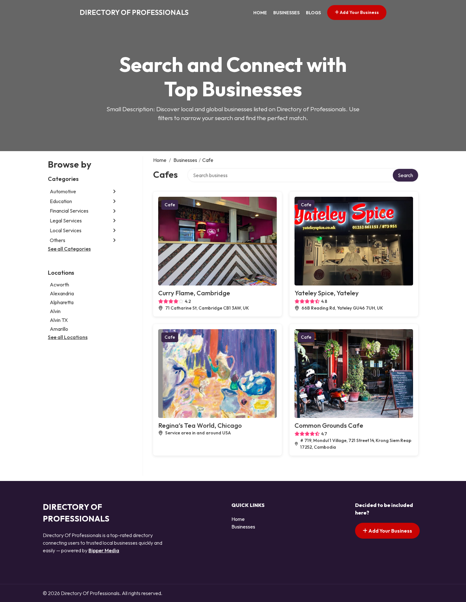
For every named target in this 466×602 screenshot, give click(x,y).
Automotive (63, 191)
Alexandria (62, 293)
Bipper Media (103, 550)
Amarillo (59, 329)
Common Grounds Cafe (328, 425)
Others (57, 240)
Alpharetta (62, 302)
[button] (114, 191)
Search (405, 175)
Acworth (59, 284)
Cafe (170, 205)
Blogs (313, 13)
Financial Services (69, 211)
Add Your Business (359, 12)
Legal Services (66, 220)
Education (61, 201)
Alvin (55, 311)
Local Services (65, 230)
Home (260, 13)
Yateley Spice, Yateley (326, 293)
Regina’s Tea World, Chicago (200, 425)
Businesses (286, 13)
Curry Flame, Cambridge (194, 293)
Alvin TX (59, 320)
